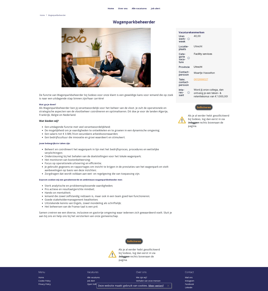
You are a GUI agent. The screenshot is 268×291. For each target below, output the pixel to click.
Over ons (123, 8)
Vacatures (92, 272)
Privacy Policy (44, 284)
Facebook (189, 284)
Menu (41, 272)
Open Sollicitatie (94, 284)
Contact (189, 272)
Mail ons (189, 277)
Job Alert (91, 280)
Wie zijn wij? (141, 277)
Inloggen (226, 1)
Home (111, 8)
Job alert (155, 8)
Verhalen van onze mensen (148, 280)
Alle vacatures (139, 8)
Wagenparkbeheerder (57, 15)
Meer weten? (156, 285)
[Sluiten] (168, 285)
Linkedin (188, 287)
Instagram (189, 280)
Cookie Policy (44, 280)
